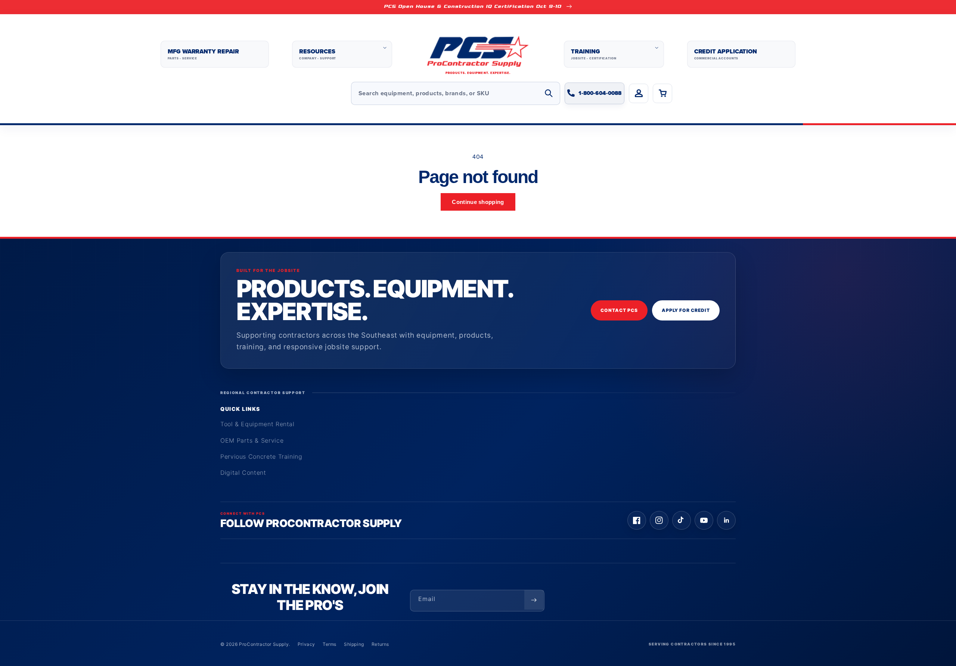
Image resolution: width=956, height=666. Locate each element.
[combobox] (455, 93)
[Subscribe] (534, 600)
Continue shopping (478, 202)
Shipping (354, 644)
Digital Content (243, 472)
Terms (329, 644)
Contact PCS (619, 310)
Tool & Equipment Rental (257, 424)
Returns (380, 644)
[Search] (549, 93)
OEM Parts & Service (251, 440)
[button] (342, 54)
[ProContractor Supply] (478, 54)
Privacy (306, 644)
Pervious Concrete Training (261, 456)
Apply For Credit (686, 310)
